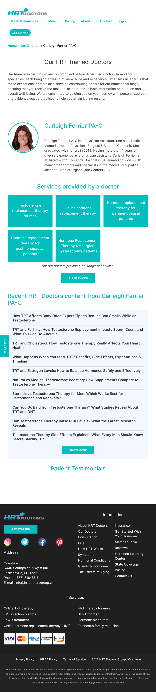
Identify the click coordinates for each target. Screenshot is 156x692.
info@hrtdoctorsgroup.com (35, 583)
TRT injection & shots (20, 614)
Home (12, 46)
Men (51, 21)
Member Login (126, 542)
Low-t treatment (16, 620)
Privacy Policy (24, 659)
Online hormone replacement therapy (78, 211)
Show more (78, 450)
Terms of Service (74, 659)
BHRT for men (88, 614)
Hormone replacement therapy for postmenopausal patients (30, 246)
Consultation (87, 537)
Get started (20, 33)
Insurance (122, 525)
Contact (106, 21)
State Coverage (127, 564)
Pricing (70, 21)
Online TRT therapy (18, 608)
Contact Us (123, 576)
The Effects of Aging (93, 572)
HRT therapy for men (94, 608)
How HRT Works (90, 549)
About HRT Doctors (93, 525)
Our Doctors (30, 46)
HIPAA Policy (48, 659)
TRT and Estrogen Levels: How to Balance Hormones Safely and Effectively (76, 370)
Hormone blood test (93, 620)
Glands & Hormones (93, 566)
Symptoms (86, 555)
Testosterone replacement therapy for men (30, 210)
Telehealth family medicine (98, 626)
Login (122, 21)
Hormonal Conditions (94, 560)
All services (78, 278)
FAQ (81, 543)
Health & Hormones (24, 21)
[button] (4, 346)
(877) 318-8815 (27, 578)
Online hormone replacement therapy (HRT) (37, 626)
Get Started (20, 529)
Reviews (121, 548)
